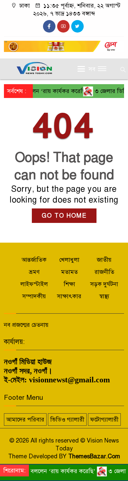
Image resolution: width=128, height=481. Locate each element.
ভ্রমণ (34, 272)
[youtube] (63, 26)
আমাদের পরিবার (25, 419)
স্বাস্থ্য (104, 296)
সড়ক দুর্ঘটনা (104, 284)
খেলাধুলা (69, 259)
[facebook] (49, 26)
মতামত (69, 272)
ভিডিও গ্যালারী (67, 419)
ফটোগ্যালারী (104, 419)
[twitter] (77, 26)
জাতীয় (104, 259)
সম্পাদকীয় (34, 296)
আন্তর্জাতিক (34, 259)
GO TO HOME (64, 215)
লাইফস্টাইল (34, 284)
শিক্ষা (69, 284)
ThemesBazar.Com (94, 456)
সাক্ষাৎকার (69, 296)
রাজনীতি (104, 272)
